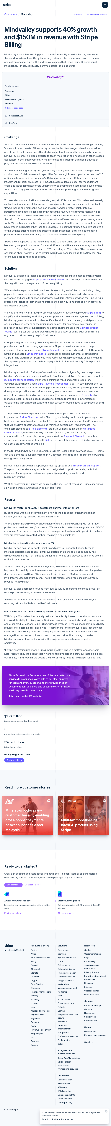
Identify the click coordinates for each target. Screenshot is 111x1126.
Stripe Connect (50, 349)
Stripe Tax (88, 394)
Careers (88, 1009)
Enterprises (63, 950)
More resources (91, 994)
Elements (35, 988)
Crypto (34, 980)
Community (89, 961)
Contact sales (13, 760)
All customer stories (96, 14)
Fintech (61, 1007)
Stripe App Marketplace (69, 1058)
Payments (36, 1018)
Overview (77, 14)
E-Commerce (64, 965)
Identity (34, 995)
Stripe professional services (48, 279)
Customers (10, 14)
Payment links (37, 1014)
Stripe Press (90, 1016)
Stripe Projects (65, 1098)
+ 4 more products (14, 107)
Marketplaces (64, 984)
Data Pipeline (37, 984)
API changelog (64, 1091)
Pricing (34, 950)
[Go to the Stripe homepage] (8, 945)
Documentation (65, 1079)
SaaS (60, 995)
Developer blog (65, 1102)
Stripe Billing (93, 312)
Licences (88, 983)
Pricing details (11, 913)
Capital (34, 965)
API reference (65, 913)
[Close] (106, 1112)
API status (62, 1087)
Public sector (64, 1040)
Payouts (35, 1022)
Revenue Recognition (41, 1029)
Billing (33, 961)
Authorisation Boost (40, 957)
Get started (12, 884)
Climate (34, 972)
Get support (90, 1031)
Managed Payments (40, 1010)
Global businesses (66, 976)
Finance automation (67, 972)
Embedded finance (66, 969)
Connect (35, 976)
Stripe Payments (36, 353)
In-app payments (66, 980)
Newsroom (89, 1013)
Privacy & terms (91, 972)
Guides (87, 950)
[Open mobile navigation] (105, 5)
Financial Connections (41, 991)
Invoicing (35, 999)
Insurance (62, 1021)
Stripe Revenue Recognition (52, 383)
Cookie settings (91, 990)
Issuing (34, 1003)
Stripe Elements (38, 428)
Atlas (33, 953)
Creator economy (66, 1003)
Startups (62, 953)
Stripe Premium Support (87, 465)
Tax (33, 1037)
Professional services (68, 1036)
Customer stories (92, 953)
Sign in (87, 1042)
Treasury (35, 1045)
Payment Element (74, 436)
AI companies (64, 999)
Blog (86, 957)
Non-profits (63, 1032)
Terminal (35, 1041)
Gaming (61, 1010)
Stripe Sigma (37, 1033)
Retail (60, 1043)
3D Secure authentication (19, 379)
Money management (67, 988)
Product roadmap (92, 1005)
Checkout (35, 969)
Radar (33, 1026)
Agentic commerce (67, 957)
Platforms (62, 991)
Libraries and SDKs (66, 1094)
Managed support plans (95, 1035)
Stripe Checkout (29, 417)
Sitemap (88, 987)
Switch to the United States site (57, 1119)
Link (47, 440)
